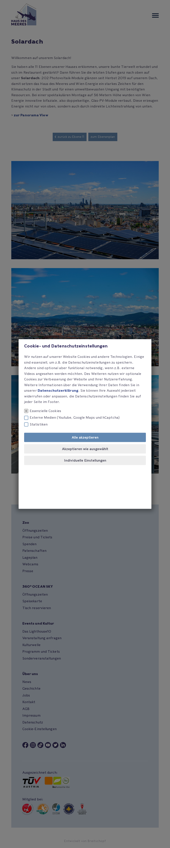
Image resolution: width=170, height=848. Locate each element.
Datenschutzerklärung (58, 391)
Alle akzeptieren (85, 437)
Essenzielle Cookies (45, 411)
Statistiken (39, 424)
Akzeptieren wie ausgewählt (85, 449)
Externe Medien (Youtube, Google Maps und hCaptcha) (75, 418)
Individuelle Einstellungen (85, 460)
